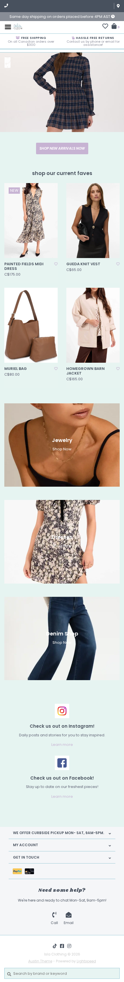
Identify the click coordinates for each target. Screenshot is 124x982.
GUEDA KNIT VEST (83, 264)
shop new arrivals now (62, 148)
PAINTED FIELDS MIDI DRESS (24, 266)
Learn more (62, 744)
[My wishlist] (105, 27)
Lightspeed (86, 961)
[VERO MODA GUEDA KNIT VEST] (93, 220)
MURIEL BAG (15, 368)
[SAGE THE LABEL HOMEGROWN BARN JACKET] (93, 325)
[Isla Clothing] (17, 26)
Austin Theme (40, 961)
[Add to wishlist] (56, 264)
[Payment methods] (19, 871)
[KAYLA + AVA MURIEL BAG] (31, 325)
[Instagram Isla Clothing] (69, 946)
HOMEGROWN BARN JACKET (85, 371)
